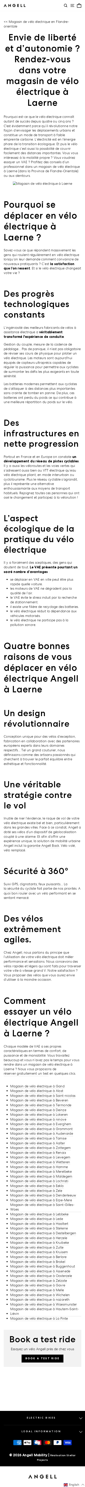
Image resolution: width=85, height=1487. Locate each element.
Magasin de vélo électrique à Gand (37, 1086)
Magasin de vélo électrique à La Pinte (39, 1318)
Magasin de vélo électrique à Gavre (37, 1285)
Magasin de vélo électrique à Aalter (37, 1143)
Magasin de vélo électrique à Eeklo (37, 1186)
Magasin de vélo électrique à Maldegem (41, 1176)
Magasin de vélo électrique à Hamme (39, 1167)
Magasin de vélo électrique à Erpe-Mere (41, 1200)
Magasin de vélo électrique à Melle (37, 1290)
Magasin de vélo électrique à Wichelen (40, 1295)
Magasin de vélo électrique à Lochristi (39, 1181)
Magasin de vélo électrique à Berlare (38, 1257)
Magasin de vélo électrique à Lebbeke (39, 1214)
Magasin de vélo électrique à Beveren (39, 1100)
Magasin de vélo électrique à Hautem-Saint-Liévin (44, 1311)
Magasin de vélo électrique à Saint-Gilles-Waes (42, 1207)
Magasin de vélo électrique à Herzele (38, 1238)
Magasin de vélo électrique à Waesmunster (43, 1304)
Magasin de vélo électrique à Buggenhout (42, 1266)
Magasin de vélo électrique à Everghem (40, 1124)
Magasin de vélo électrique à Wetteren (40, 1162)
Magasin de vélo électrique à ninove (38, 1119)
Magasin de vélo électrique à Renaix (38, 1152)
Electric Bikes (41, 1417)
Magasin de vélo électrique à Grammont (41, 1129)
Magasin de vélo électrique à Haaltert (39, 1224)
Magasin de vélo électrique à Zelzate (38, 1280)
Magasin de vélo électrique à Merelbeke (41, 1171)
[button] (74, 1485)
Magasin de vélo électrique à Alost (36, 1091)
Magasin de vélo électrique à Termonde (40, 1105)
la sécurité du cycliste (20, 888)
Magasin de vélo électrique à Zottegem (40, 1148)
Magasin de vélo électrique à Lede (36, 1219)
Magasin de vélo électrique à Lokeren (39, 1114)
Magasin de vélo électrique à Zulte (37, 1247)
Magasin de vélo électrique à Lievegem (40, 1157)
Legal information (41, 1431)
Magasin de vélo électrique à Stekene (39, 1228)
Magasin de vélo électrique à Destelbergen (43, 1233)
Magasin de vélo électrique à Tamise (38, 1138)
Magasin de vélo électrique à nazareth (40, 1299)
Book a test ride (43, 1358)
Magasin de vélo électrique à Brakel (37, 1262)
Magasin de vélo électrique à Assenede (40, 1271)
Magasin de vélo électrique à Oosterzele (41, 1276)
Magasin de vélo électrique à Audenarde (41, 1133)
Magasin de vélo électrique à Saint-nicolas (42, 1096)
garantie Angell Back (43, 845)
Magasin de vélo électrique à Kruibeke (39, 1242)
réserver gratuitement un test (26, 1073)
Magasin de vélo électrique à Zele (36, 1191)
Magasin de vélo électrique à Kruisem (39, 1252)
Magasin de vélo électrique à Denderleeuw (43, 1195)
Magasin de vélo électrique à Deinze (38, 1110)
